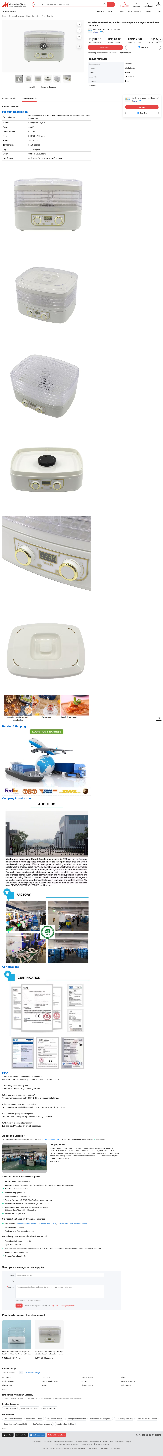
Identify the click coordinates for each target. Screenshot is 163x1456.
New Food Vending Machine (147, 1419)
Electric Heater (62, 1224)
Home (4, 16)
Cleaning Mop (7, 1385)
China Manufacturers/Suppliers (63, 1441)
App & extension (133, 11)
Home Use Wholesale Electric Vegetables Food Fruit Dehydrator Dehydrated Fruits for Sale (16, 1353)
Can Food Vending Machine (42, 1424)
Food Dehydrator (47, 16)
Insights (128, 1441)
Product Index (119, 1441)
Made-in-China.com (72, 1444)
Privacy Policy (115, 1448)
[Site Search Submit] (111, 4)
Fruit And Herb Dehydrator (30, 1408)
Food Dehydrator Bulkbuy (65, 1424)
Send (19, 1305)
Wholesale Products (81, 1441)
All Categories (10, 11)
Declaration (104, 1448)
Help (121, 11)
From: (12, 1275)
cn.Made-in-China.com (102, 1444)
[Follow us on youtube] (153, 1435)
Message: (11, 1287)
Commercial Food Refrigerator (100, 1419)
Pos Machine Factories (54, 1419)
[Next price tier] (160, 39)
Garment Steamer (23, 1224)
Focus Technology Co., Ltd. (66, 1448)
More (4, 1428)
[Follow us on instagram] (150, 1435)
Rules (159, 11)
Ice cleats (45, 1385)
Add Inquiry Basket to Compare (43, 87)
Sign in (158, 6)
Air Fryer (34, 1224)
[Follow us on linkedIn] (159, 1435)
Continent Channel (107, 1441)
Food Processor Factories (13, 1419)
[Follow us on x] (147, 1435)
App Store (7, 1435)
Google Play (21, 1435)
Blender (84, 1224)
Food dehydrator (8, 1381)
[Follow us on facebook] (143, 1435)
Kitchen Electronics (32, 16)
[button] (104, 4)
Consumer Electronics (16, 16)
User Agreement (93, 1448)
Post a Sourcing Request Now (63, 1306)
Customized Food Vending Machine (16, 1424)
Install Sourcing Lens (57, 1435)
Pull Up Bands (126, 1385)
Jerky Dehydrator (10, 1408)
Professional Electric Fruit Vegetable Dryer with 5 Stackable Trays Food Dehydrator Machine (49, 1353)
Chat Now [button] (144, 47)
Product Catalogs (33, 1373)
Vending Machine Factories (76, 1419)
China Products (47, 1441)
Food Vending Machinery (124, 1419)
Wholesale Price (94, 1441)
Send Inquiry (105, 47)
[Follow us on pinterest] (156, 1435)
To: (13, 1281)
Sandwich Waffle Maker (50, 1381)
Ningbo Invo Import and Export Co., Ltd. (106, 29)
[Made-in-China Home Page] (14, 4)
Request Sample (125, 52)
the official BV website (53, 1139)
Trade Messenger (37, 1435)
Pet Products (6, 1377)
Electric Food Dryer (49, 1408)
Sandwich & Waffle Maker (47, 1224)
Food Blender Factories (34, 1419)
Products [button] (37, 4)
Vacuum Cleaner (87, 1377)
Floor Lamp (46, 1377)
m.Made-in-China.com (86, 1444)
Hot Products (36, 1441)
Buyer (110, 11)
